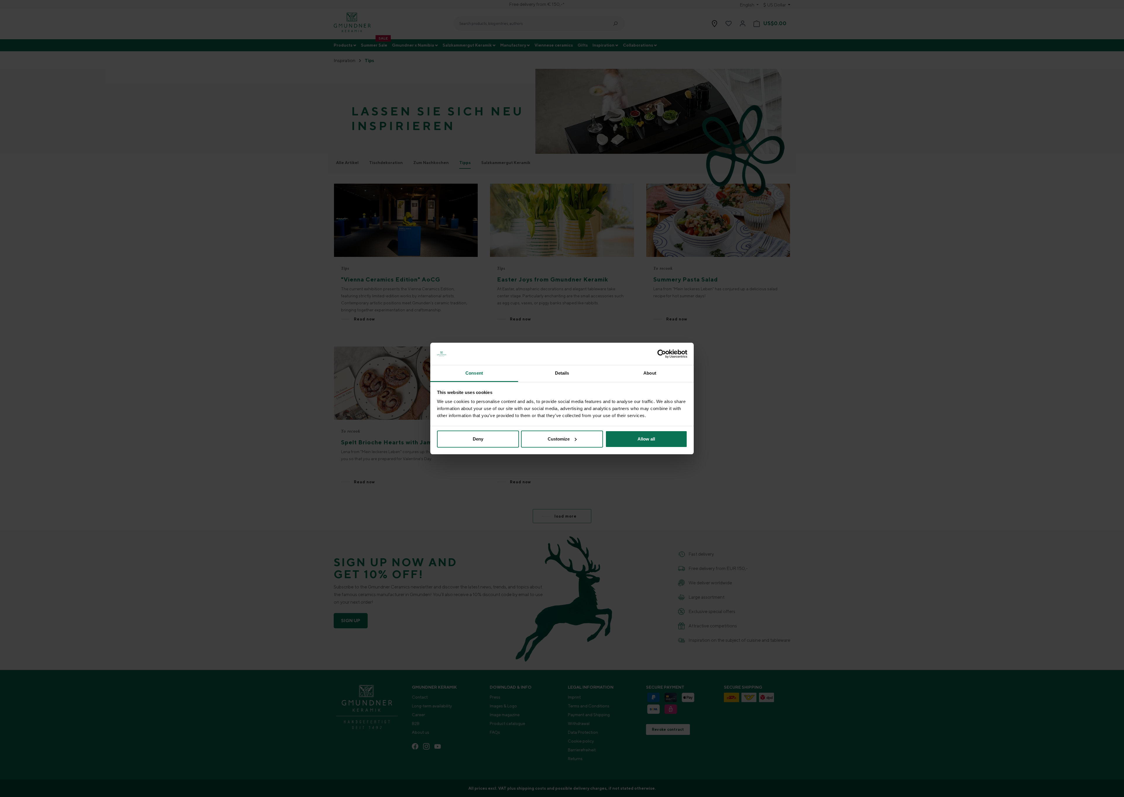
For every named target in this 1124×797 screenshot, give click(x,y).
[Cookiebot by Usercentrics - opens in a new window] (661, 353)
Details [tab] (562, 373)
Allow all (646, 438)
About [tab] (649, 373)
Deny (478, 438)
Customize (559, 438)
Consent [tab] (474, 373)
